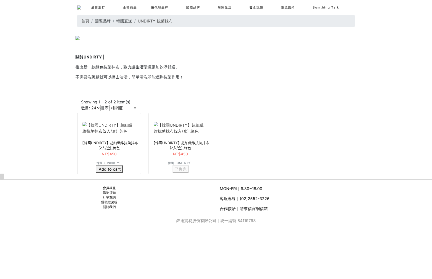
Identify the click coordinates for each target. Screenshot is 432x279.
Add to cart (110, 169)
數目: (85, 107)
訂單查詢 (109, 197)
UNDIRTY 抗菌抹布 (155, 20)
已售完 (180, 169)
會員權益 (109, 188)
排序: (105, 107)
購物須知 (109, 193)
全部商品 (130, 7)
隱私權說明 (109, 202)
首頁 (85, 20)
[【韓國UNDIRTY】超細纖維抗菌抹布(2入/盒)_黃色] (109, 127)
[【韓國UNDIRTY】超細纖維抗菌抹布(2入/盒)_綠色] (180, 127)
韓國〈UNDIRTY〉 (109, 163)
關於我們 (109, 207)
